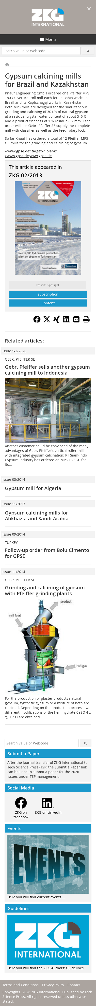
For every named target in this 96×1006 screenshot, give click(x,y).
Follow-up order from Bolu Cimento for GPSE (47, 553)
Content (48, 303)
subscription (48, 294)
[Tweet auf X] (47, 321)
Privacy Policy (53, 985)
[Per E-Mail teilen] (76, 319)
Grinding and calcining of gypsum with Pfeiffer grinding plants (45, 590)
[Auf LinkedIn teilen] (66, 321)
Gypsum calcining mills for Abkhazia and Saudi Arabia (37, 515)
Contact (73, 985)
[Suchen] (88, 51)
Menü (50, 39)
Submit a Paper (67, 767)
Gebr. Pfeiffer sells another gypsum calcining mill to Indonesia (47, 370)
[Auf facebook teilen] (37, 321)
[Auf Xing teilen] (57, 321)
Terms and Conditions (20, 985)
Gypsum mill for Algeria (33, 488)
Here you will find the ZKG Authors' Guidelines (45, 968)
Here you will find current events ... (36, 897)
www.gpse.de (41, 155)
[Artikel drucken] (86, 319)
